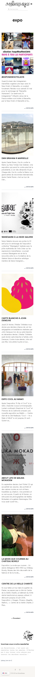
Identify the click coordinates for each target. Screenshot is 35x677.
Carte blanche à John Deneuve (14, 319)
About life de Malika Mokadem (13, 479)
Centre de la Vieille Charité (17, 583)
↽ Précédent (15, 618)
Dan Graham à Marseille (15, 158)
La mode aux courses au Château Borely (15, 560)
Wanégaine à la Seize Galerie (17, 237)
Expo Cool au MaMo (13, 399)
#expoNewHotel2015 (13, 77)
